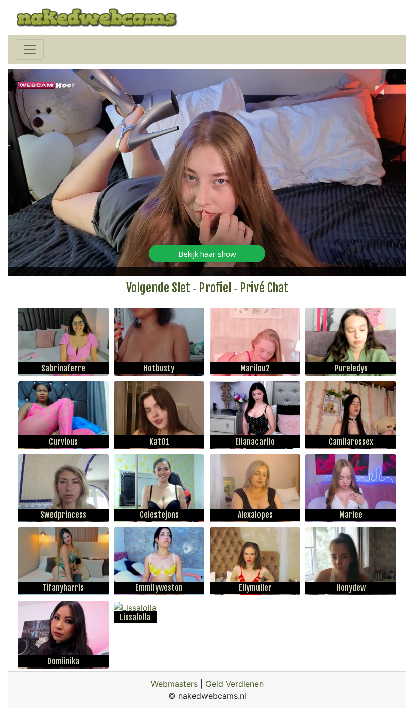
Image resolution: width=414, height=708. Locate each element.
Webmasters (174, 684)
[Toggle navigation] (30, 49)
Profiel (215, 287)
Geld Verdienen (234, 684)
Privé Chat (264, 287)
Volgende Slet (158, 287)
